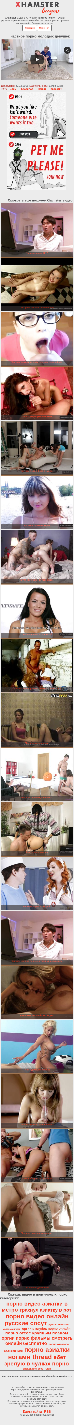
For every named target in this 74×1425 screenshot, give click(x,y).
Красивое (27, 88)
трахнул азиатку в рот (45, 1310)
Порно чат (44, 28)
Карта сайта (32, 1411)
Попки (42, 88)
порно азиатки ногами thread (39, 1353)
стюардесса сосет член (37, 1368)
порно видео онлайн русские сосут (37, 1319)
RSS (47, 1411)
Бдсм (13, 88)
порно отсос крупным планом (36, 1333)
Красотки (56, 88)
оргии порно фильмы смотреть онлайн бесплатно (37, 1341)
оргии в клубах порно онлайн (46, 1329)
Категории (30, 28)
